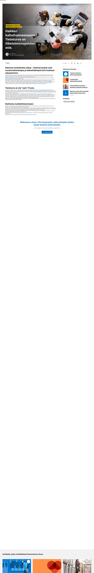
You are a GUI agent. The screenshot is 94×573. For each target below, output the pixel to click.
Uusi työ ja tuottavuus (13, 25)
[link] (47, 132)
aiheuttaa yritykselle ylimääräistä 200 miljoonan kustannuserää (41, 91)
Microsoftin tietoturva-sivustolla (30, 114)
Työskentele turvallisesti (14, 27)
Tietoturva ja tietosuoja (69, 101)
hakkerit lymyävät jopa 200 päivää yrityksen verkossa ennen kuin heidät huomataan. (37, 82)
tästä (17, 112)
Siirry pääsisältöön (3, 0)
